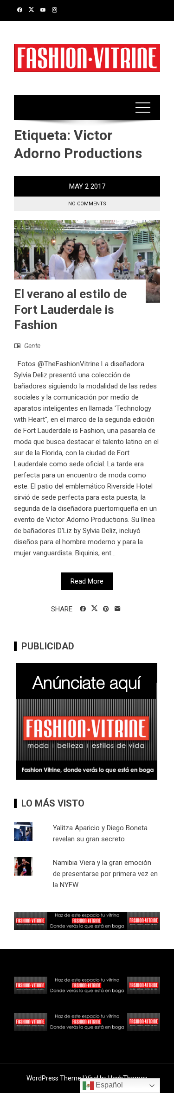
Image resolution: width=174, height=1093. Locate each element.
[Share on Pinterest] (106, 609)
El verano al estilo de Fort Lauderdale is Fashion (70, 309)
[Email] (117, 609)
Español (108, 1085)
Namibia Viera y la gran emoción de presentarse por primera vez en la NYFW (105, 873)
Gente (32, 346)
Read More (87, 581)
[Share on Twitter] (94, 608)
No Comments (87, 204)
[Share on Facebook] (83, 609)
